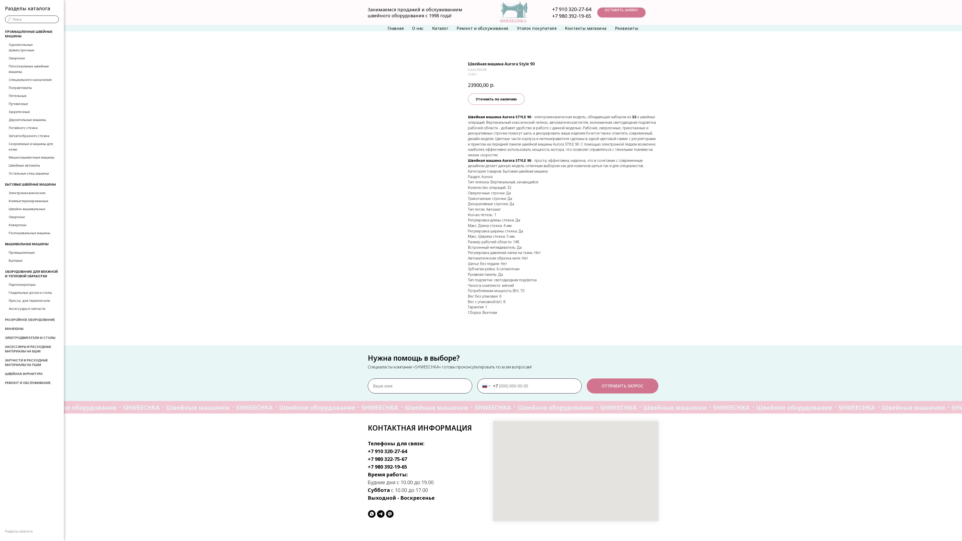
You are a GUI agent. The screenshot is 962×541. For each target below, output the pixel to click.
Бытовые (16, 260)
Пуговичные (18, 103)
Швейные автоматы (24, 165)
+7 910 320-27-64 (571, 9)
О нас (418, 28)
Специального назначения (30, 79)
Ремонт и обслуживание (483, 28)
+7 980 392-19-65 (571, 16)
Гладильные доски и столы (30, 292)
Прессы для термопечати (29, 300)
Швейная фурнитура (24, 373)
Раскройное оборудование (30, 319)
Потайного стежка (23, 127)
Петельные (18, 95)
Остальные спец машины (29, 173)
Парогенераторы (22, 284)
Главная (396, 28)
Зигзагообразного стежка (29, 135)
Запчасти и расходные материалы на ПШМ (26, 362)
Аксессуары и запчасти (27, 308)
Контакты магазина (586, 28)
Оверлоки (17, 58)
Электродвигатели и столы (30, 337)
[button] (621, 13)
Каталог (440, 28)
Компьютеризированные (28, 201)
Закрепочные (19, 111)
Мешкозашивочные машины (31, 157)
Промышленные (22, 252)
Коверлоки (17, 225)
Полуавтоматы (20, 87)
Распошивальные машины (29, 233)
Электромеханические (27, 193)
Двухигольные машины (27, 119)
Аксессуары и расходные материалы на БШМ (28, 348)
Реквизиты (627, 28)
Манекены (14, 328)
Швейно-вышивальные (27, 209)
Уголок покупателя (537, 28)
